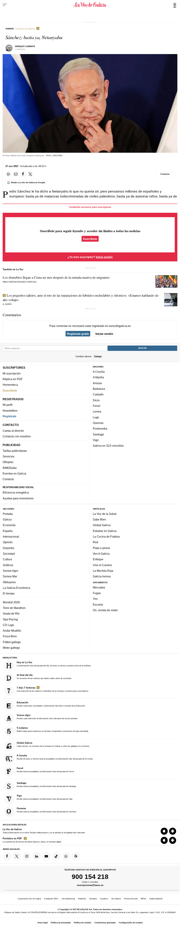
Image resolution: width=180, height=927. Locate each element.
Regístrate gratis (78, 333)
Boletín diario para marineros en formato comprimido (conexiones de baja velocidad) (52, 729)
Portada (8, 513)
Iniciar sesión (104, 333)
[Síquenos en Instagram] (26, 856)
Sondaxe (93, 899)
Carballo (98, 394)
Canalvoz (104, 899)
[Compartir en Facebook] (23, 174)
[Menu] (4, 4)
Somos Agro (10, 570)
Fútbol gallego (12, 642)
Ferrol (96, 405)
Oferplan (8, 462)
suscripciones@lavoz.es (90, 885)
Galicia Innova (102, 576)
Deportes (8, 548)
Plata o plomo (101, 548)
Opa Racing (10, 619)
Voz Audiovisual (68, 899)
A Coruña (99, 371)
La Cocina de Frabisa (106, 536)
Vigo (96, 440)
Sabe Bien (99, 519)
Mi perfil (7, 405)
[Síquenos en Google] (76, 856)
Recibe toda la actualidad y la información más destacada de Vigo (44, 797)
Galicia (7, 519)
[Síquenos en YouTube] (46, 856)
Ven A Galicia (101, 553)
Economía (9, 525)
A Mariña (98, 377)
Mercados (99, 587)
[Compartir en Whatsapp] (8, 174)
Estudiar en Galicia (105, 530)
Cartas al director (13, 430)
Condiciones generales (105, 923)
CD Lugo (8, 625)
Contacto (8, 479)
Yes (95, 598)
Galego (98, 356)
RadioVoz (82, 899)
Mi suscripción (12, 373)
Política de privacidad (61, 923)
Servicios (8, 456)
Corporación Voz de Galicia (29, 899)
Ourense (98, 422)
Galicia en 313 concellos (108, 445)
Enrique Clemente (25, 46)
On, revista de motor (105, 610)
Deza (96, 400)
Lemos (97, 411)
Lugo (96, 417)
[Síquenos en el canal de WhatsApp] (66, 856)
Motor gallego (11, 647)
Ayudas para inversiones (18, 498)
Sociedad (9, 553)
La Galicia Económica (16, 587)
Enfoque (98, 559)
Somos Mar (10, 576)
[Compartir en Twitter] (30, 174)
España (7, 530)
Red (95, 542)
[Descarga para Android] (172, 831)
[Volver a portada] (90, 4)
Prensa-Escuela (131, 899)
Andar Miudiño (12, 630)
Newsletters (10, 410)
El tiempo (9, 593)
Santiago (98, 434)
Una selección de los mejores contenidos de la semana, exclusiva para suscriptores (52, 689)
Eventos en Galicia (14, 473)
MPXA (143, 899)
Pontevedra (100, 428)
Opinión (8, 542)
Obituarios (9, 582)
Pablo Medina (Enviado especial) (20, 282)
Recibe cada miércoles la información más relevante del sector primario (47, 717)
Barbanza (99, 388)
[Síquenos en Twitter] (17, 856)
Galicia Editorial (155, 899)
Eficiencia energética (16, 492)
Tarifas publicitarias (15, 450)
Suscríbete (90, 238)
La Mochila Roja (103, 570)
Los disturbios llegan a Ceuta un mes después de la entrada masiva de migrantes (56, 277)
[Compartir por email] (16, 174)
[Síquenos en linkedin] (36, 856)
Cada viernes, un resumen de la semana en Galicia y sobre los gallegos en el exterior (53, 744)
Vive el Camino (102, 565)
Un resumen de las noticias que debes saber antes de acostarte (44, 676)
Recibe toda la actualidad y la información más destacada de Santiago (46, 784)
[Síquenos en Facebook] (7, 856)
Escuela (98, 604)
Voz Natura (116, 899)
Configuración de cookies (131, 923)
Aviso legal (42, 923)
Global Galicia (102, 525)
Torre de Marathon (14, 607)
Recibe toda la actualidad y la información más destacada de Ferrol (45, 770)
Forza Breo (10, 636)
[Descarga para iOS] (164, 831)
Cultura (7, 559)
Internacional (11, 536)
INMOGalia (10, 467)
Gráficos (8, 565)
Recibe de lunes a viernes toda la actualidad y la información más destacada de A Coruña (55, 757)
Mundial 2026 (11, 602)
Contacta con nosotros (17, 436)
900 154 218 (90, 876)
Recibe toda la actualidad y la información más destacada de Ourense (46, 810)
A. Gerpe (7, 304)
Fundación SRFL (51, 899)
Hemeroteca (10, 384)
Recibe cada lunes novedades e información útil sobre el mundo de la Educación (51, 704)
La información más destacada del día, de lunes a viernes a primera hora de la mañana (54, 664)
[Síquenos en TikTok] (56, 856)
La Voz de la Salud (104, 513)
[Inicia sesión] (174, 5)
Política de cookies (82, 923)
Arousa (97, 383)
